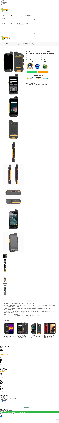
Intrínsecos (11, 21)
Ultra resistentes (2, 368)
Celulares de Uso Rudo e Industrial (5, 346)
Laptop (35, 33)
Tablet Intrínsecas (27, 23)
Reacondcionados (2, 370)
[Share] (3, 421)
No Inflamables (12, 20)
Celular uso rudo (40, 84)
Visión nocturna (2, 369)
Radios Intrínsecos (27, 21)
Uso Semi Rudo (4, 20)
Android (33, 84)
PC (34, 17)
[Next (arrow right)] (3, 422)
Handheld (18, 17)
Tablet (3, 15)
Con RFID (18, 23)
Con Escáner (19, 20)
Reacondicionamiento (3, 391)
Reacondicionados (2, 353)
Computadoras (36, 14)
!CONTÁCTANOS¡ (43, 72)
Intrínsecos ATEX (2, 352)
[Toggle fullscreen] (6, 421)
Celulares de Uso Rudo (9, 44)
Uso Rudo (3, 18)
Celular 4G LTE (36, 84)
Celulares (11, 15)
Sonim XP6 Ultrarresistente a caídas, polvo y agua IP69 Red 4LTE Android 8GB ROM (36, 336)
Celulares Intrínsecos (28, 20)
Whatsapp (32, 72)
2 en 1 (35, 19)
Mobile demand (2, 349)
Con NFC (18, 21)
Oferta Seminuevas (5, 25)
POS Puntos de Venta (37, 22)
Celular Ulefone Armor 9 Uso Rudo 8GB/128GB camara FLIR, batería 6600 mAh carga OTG (9, 336)
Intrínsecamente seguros (3, 369)
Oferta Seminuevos (12, 25)
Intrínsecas (3, 21)
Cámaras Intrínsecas (28, 18)
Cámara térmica (2, 368)
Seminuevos (35, 28)
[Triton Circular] (5, 10)
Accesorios (3, 23)
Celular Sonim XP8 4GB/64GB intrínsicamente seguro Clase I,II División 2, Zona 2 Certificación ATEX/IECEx (21, 337)
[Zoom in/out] (8, 421)
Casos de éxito (2, 392)
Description (29, 301)
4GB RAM (30, 84)
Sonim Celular (45, 84)
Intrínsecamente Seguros (28, 15)
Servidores (35, 24)
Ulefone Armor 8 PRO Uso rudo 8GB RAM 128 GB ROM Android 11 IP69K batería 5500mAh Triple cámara (49, 336)
